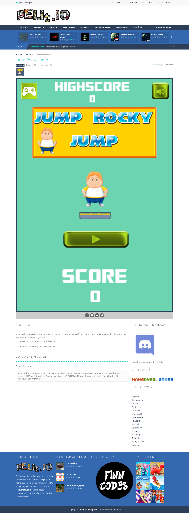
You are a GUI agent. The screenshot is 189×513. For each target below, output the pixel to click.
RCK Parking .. (72, 463)
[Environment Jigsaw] (60, 488)
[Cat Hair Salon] (143, 468)
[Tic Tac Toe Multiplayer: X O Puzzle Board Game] (60, 477)
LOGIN (117, 3)
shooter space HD (128, 34)
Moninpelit (122, 27)
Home (20, 54)
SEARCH (149, 3)
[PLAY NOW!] (24, 37)
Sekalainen (69, 27)
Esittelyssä (137, 407)
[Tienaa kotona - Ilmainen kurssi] (114, 480)
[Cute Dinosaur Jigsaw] (157, 468)
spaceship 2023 (96, 34)
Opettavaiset (138, 417)
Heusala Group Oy (88, 509)
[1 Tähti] (153, 64)
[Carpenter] (143, 482)
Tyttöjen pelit (102, 27)
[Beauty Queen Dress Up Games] (143, 496)
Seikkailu (23, 27)
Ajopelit (84, 27)
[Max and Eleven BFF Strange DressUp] (157, 496)
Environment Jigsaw (75, 485)
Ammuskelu (137, 400)
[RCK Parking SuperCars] (60, 466)
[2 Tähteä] (154, 64)
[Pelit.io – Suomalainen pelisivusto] (43, 15)
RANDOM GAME (163, 27)
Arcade (53, 27)
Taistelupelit (137, 434)
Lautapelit (136, 410)
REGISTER (133, 3)
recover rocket (157, 34)
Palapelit (29, 54)
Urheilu (135, 445)
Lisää (136, 27)
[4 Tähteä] (158, 64)
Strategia (136, 431)
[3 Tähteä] (156, 64)
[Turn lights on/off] (87, 315)
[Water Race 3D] (157, 482)
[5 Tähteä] (160, 64)
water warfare (35, 34)
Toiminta (39, 27)
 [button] (97, 315)
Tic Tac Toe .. (71, 474)
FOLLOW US (166, 3)
